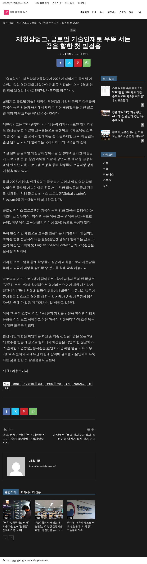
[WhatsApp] (87, 63)
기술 (94, 12)
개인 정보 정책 (42, 2)
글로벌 (16, 383)
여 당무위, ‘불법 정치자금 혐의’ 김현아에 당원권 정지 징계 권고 (73, 437)
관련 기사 (10, 492)
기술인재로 (28, 383)
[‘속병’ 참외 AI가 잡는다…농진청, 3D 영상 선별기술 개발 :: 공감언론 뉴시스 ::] (49, 509)
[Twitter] (69, 63)
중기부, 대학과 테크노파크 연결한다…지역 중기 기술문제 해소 (80, 526)
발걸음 (50, 383)
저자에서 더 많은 (31, 492)
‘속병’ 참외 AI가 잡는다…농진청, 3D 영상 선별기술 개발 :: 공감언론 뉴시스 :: (49, 526)
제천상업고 (79, 383)
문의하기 (82, 2)
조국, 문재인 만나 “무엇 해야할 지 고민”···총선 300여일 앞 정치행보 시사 (24, 439)
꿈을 (40, 383)
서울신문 (66, 54)
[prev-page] (5, 537)
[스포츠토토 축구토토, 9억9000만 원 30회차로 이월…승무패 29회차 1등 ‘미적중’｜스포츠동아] (105, 91)
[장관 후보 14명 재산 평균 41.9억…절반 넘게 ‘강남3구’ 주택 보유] (105, 113)
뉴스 (102, 12)
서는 (59, 383)
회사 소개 (69, 2)
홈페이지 (84, 12)
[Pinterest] (78, 63)
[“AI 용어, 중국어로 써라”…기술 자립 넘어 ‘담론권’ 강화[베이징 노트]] (17, 509)
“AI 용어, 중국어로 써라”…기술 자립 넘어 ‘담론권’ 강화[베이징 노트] (17, 526)
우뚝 (67, 383)
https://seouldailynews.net (42, 466)
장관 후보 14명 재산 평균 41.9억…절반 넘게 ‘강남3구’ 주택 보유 (128, 116)
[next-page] (11, 537)
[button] (139, 12)
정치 (131, 12)
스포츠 (122, 12)
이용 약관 (56, 2)
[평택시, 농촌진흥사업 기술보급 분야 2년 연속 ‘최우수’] (105, 135)
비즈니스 (112, 12)
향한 (6, 388)
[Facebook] (60, 63)
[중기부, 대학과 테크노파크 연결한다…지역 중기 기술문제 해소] (81, 509)
